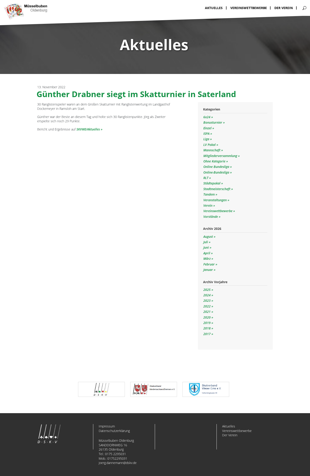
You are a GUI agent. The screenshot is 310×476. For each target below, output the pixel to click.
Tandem (209, 194)
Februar (209, 264)
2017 (207, 334)
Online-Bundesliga (216, 172)
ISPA (206, 133)
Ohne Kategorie (214, 161)
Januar (208, 269)
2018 (207, 328)
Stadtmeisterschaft (217, 189)
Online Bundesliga (216, 166)
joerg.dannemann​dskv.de (118, 463)
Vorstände (211, 216)
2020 (207, 317)
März (207, 258)
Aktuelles (228, 426)
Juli (205, 242)
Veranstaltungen (215, 200)
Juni (206, 247)
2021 (207, 311)
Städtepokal (212, 183)
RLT (206, 178)
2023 (207, 300)
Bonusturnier (213, 122)
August (208, 236)
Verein (208, 205)
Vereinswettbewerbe (218, 211)
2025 (207, 289)
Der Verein (229, 435)
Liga (206, 139)
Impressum (107, 426)
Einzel (207, 128)
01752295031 (117, 458)
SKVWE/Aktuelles (88, 129)
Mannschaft (212, 150)
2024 (207, 295)
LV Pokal (210, 144)
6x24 (207, 117)
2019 (207, 323)
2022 (207, 306)
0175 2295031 (115, 454)
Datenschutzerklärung (114, 431)
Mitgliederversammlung (220, 156)
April (206, 253)
